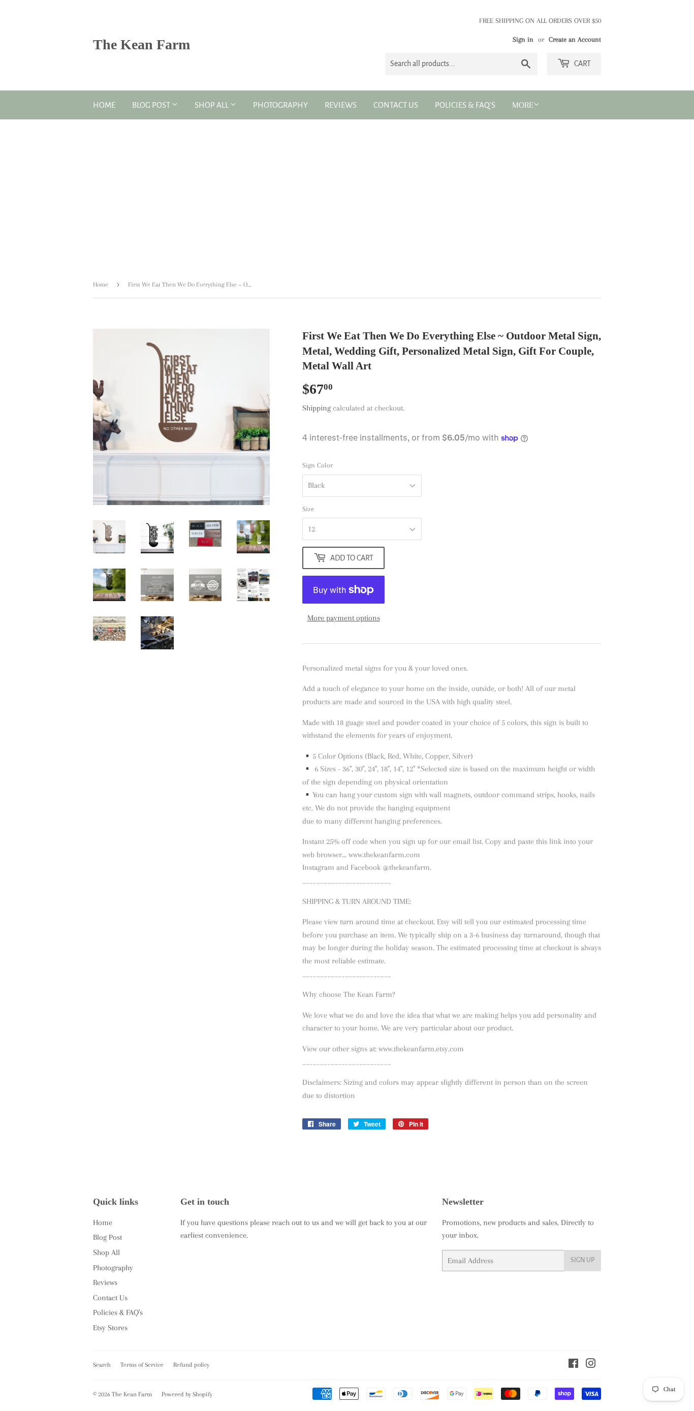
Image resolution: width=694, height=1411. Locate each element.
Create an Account (575, 39)
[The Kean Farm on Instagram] (591, 1364)
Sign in (523, 39)
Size (308, 509)
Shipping (316, 408)
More (522, 105)
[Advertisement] (347, 195)
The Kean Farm (141, 44)
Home (104, 105)
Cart (582, 63)
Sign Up (582, 1260)
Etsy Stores (110, 1327)
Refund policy (191, 1364)
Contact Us (395, 105)
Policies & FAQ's (465, 105)
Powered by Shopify (187, 1394)
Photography (280, 105)
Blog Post (152, 105)
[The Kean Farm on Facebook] (573, 1364)
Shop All (212, 105)
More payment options (343, 617)
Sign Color (317, 465)
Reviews (341, 105)
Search (102, 1364)
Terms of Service (142, 1364)
